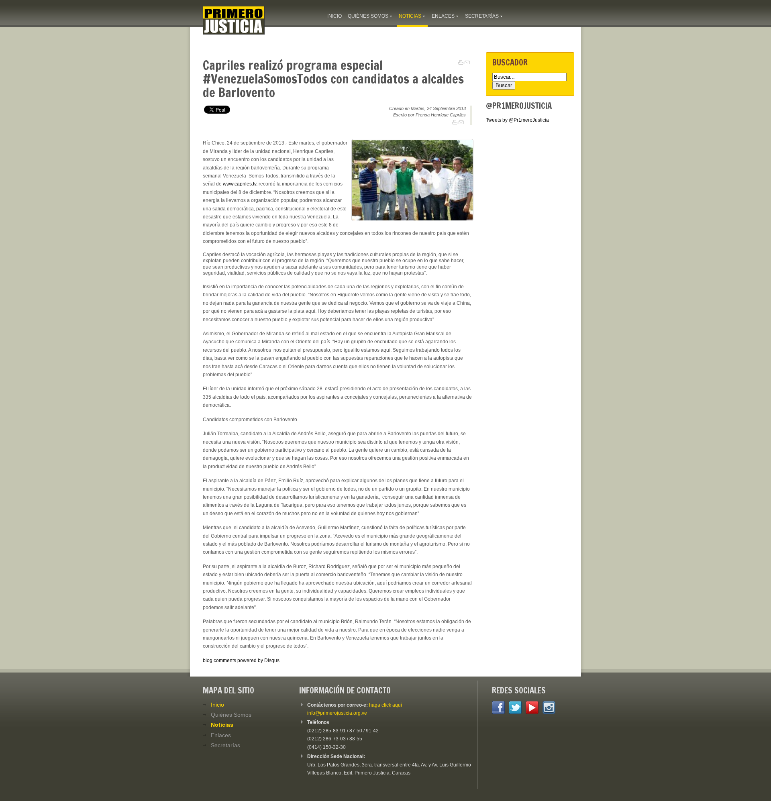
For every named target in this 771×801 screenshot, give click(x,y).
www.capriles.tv (239, 184)
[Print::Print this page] (460, 62)
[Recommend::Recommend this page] (467, 62)
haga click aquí (385, 705)
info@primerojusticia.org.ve (337, 713)
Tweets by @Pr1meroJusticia (517, 120)
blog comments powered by (241, 660)
